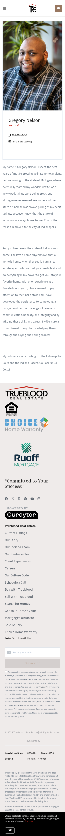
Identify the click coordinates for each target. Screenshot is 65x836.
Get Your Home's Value (20, 611)
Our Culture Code (17, 575)
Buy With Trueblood (19, 589)
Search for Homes (17, 603)
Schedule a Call (15, 582)
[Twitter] (13, 499)
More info (29, 821)
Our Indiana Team (17, 547)
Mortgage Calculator (19, 618)
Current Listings (16, 533)
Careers (10, 568)
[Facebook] (6, 499)
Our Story (11, 540)
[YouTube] (32, 499)
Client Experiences (17, 561)
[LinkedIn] (19, 499)
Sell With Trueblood (19, 596)
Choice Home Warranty (21, 632)
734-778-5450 (19, 135)
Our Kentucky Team (18, 554)
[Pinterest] (25, 499)
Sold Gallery (13, 625)
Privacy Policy (44, 687)
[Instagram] (39, 499)
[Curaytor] (21, 518)
